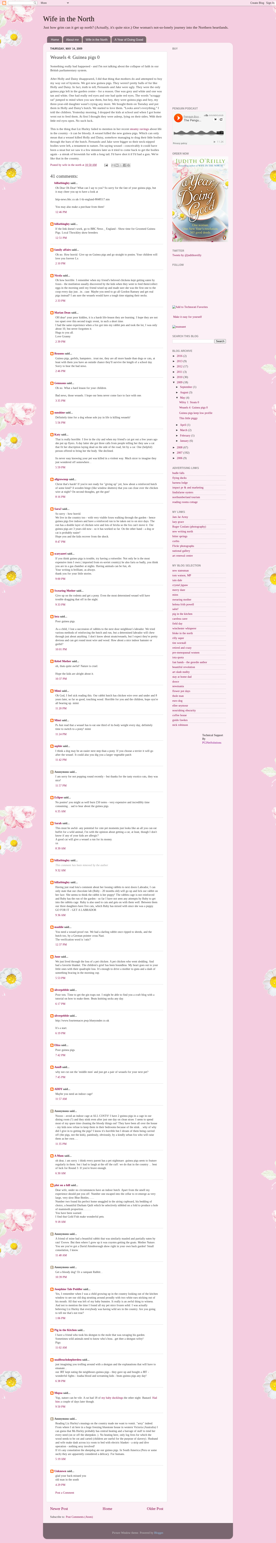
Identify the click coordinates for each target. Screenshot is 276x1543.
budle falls (178, 473)
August (184, 392)
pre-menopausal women (185, 652)
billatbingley (62, 183)
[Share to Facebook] (125, 165)
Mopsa (58, 1392)
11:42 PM (60, 759)
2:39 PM (60, 341)
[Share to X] (121, 165)
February (185, 435)
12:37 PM (61, 944)
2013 (180, 361)
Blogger (158, 1532)
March (184, 430)
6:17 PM (60, 1003)
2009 (180, 382)
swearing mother (181, 599)
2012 (180, 366)
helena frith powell (183, 604)
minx (175, 594)
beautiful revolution (183, 667)
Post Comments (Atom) (79, 1516)
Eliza (57, 1045)
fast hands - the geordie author (189, 662)
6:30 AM (60, 1173)
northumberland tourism (186, 497)
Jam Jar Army (180, 516)
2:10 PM (60, 263)
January (185, 440)
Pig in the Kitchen (65, 1330)
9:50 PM (60, 1406)
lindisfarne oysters (182, 492)
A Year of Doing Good (129, 39)
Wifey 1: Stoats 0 (189, 402)
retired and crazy (182, 647)
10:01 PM (61, 649)
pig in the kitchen (182, 613)
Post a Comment (64, 1492)
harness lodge (180, 482)
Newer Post (59, 1509)
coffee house (179, 715)
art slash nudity (181, 671)
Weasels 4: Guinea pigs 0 (193, 407)
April (183, 424)
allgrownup (61, 479)
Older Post (155, 1509)
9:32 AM (60, 870)
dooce (175, 681)
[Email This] (113, 165)
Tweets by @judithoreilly (186, 255)
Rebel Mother (62, 661)
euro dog (177, 700)
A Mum (59, 1155)
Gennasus (60, 383)
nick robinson (180, 724)
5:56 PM (60, 422)
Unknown (60, 1471)
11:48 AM (61, 1255)
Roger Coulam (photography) (189, 526)
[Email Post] (106, 164)
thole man (178, 695)
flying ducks (179, 477)
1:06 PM (60, 1318)
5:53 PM (60, 978)
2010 (180, 377)
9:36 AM (60, 915)
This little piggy (188, 418)
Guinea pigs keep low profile (195, 413)
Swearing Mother (65, 590)
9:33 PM (60, 604)
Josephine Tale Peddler (68, 1289)
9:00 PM (60, 578)
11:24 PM (60, 734)
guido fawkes (180, 720)
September (186, 387)
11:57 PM (60, 785)
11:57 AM (61, 1098)
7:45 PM (60, 1077)
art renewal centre (182, 555)
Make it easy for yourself (187, 316)
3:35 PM (60, 400)
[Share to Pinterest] (128, 165)
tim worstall (179, 642)
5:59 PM (60, 467)
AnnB (57, 1067)
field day (177, 623)
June (57, 956)
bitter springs (179, 536)
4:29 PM (60, 1484)
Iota (57, 616)
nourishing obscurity (184, 710)
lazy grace (178, 521)
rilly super (178, 638)
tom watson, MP (181, 575)
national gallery (181, 550)
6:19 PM (60, 1033)
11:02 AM (61, 1347)
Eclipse (58, 797)
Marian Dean (62, 312)
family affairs (62, 249)
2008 (180, 447)
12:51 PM (61, 237)
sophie (58, 746)
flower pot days (181, 691)
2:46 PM (60, 371)
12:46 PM (61, 212)
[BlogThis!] (117, 165)
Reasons (59, 353)
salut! (175, 609)
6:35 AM (60, 811)
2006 (180, 458)
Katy (57, 434)
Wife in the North (68, 19)
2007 (180, 452)
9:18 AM (60, 1221)
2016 (180, 355)
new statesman (180, 570)
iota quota (178, 657)
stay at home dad (182, 676)
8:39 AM (60, 848)
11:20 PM (60, 708)
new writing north (182, 531)
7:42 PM (60, 1055)
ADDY (58, 1089)
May (183, 397)
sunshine (59, 412)
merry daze (178, 589)
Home (55, 39)
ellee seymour (180, 705)
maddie (58, 927)
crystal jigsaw (180, 585)
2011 (180, 371)
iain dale (177, 580)
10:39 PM (61, 1277)
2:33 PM (60, 300)
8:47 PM (60, 541)
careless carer (180, 618)
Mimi (57, 690)
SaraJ (57, 508)
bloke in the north (182, 633)
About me (72, 39)
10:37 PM (61, 678)
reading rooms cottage (185, 502)
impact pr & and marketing (187, 487)
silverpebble (61, 989)
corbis (175, 541)
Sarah (58, 823)
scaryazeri (60, 553)
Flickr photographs (183, 546)
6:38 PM (60, 1381)
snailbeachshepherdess (67, 1359)
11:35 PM (60, 1143)
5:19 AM (60, 1459)
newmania (178, 686)
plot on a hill (62, 1185)
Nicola (58, 275)
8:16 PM (60, 496)
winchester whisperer (184, 628)
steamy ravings (140, 129)
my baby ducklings (112, 1397)
